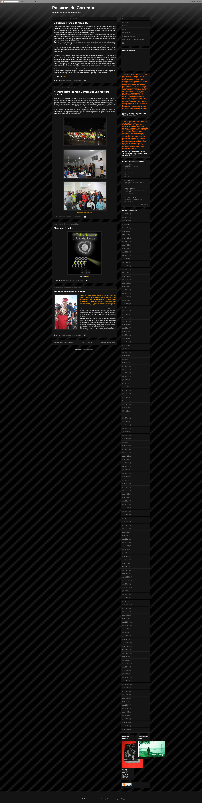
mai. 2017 (125, 355)
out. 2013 (125, 463)
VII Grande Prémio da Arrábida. (71, 23)
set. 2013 (125, 466)
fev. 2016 (125, 390)
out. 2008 (125, 663)
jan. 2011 (125, 570)
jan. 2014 (125, 452)
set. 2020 (125, 269)
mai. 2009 (125, 639)
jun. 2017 (125, 352)
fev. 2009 (125, 649)
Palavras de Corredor (73, 7)
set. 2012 (125, 504)
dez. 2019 (125, 283)
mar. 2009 (125, 646)
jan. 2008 (125, 695)
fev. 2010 (125, 608)
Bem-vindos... (126, 22)
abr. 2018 (125, 328)
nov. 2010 (125, 577)
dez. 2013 (125, 456)
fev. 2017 (125, 366)
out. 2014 (125, 425)
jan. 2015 (125, 418)
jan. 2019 (125, 311)
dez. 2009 (125, 615)
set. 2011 (125, 542)
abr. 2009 (125, 643)
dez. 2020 (125, 262)
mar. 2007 (125, 729)
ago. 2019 (125, 297)
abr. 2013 (125, 480)
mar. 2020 (125, 276)
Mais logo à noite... (64, 228)
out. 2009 (125, 622)
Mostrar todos (144, 204)
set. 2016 (125, 376)
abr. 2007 (125, 726)
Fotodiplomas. (127, 32)
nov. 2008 (125, 660)
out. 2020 (125, 266)
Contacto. (125, 26)
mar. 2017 (125, 362)
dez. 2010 (125, 573)
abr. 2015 (125, 414)
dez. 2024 (125, 221)
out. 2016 (125, 373)
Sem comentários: (78, 280)
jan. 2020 (125, 279)
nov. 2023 (125, 235)
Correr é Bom (129, 180)
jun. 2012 (125, 511)
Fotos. (124, 29)
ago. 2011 (125, 546)
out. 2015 (125, 401)
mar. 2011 (125, 563)
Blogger (123, 799)
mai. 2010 (125, 598)
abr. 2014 (125, 442)
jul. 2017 (125, 349)
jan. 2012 (125, 528)
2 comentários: (77, 80)
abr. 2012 (125, 518)
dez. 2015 (125, 397)
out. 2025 (125, 214)
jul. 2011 (125, 549)
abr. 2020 (125, 272)
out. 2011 (125, 539)
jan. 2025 (125, 217)
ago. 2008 (125, 670)
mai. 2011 (125, 556)
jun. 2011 (125, 553)
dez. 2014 (125, 421)
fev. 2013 (125, 487)
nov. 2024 (125, 224)
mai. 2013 (125, 477)
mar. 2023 (125, 238)
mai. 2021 (125, 259)
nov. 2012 (125, 497)
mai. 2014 (125, 439)
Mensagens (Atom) (88, 349)
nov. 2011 (125, 535)
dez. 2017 (125, 338)
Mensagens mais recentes (63, 342)
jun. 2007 (125, 719)
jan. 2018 (125, 335)
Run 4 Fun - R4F (130, 198)
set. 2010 (125, 584)
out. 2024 (125, 228)
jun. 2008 (125, 677)
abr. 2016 (125, 383)
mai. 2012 (125, 515)
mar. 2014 (125, 445)
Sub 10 (126, 174)
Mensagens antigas (108, 342)
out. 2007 (125, 705)
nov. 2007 (125, 701)
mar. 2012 (125, 522)
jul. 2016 (125, 380)
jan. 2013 (125, 490)
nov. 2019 (125, 286)
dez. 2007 (125, 698)
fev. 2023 (125, 241)
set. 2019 (125, 293)
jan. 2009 (125, 653)
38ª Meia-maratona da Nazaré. (70, 291)
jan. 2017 (125, 369)
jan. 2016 (125, 394)
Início (124, 19)
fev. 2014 (125, 449)
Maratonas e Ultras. (128, 36)
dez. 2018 (125, 314)
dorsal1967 (128, 165)
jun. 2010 (125, 594)
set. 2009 (125, 625)
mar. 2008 (125, 688)
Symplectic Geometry (131, 166)
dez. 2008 (125, 656)
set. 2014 (125, 428)
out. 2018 (125, 318)
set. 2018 (125, 321)
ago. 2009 (125, 629)
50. (123, 43)
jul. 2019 (125, 300)
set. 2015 (125, 404)
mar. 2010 (125, 605)
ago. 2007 (125, 712)
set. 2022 (125, 255)
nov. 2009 (125, 618)
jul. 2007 (125, 715)
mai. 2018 (125, 324)
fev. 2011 (125, 566)
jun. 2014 (125, 435)
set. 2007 (125, 708)
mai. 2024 (125, 231)
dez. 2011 (125, 532)
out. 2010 (125, 580)
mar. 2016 (125, 387)
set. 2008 (125, 667)
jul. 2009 (125, 632)
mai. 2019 (125, 304)
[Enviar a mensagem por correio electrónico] (84, 80)
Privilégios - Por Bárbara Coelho (134, 182)
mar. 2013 (125, 483)
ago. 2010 (125, 587)
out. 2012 (125, 501)
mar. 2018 (125, 331)
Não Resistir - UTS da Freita (133, 199)
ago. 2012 (125, 508)
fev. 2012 (125, 525)
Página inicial (87, 342)
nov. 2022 (125, 248)
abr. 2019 (125, 307)
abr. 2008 (125, 684)
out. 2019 (125, 290)
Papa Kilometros (130, 188)
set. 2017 (125, 342)
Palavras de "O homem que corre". (134, 39)
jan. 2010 (125, 611)
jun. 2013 (125, 473)
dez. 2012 (125, 494)
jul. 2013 (125, 470)
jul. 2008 (125, 674)
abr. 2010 (125, 601)
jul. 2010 (125, 591)
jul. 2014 (125, 432)
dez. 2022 (125, 245)
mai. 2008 (125, 681)
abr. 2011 (125, 560)
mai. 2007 (125, 722)
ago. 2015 (125, 407)
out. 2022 (125, 252)
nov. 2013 (125, 459)
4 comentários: (77, 217)
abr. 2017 (125, 359)
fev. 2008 (125, 691)
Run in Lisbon (129, 173)
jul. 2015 (125, 411)
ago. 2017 (125, 345)
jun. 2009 (125, 636)
